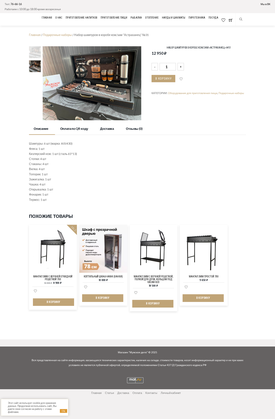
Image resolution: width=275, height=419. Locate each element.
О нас (58, 17)
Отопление (152, 17)
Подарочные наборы (57, 35)
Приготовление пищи (114, 17)
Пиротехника (197, 17)
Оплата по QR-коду (74, 129)
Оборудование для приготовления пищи (192, 93)
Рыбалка (136, 17)
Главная (35, 35)
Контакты (151, 392)
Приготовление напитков (81, 17)
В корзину (163, 78)
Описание (41, 129)
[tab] (42, 129)
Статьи (109, 392)
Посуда (213, 17)
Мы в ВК (265, 4)
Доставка (107, 129)
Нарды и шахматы (173, 17)
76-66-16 (16, 4)
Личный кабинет (171, 392)
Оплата (137, 392)
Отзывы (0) (134, 129)
